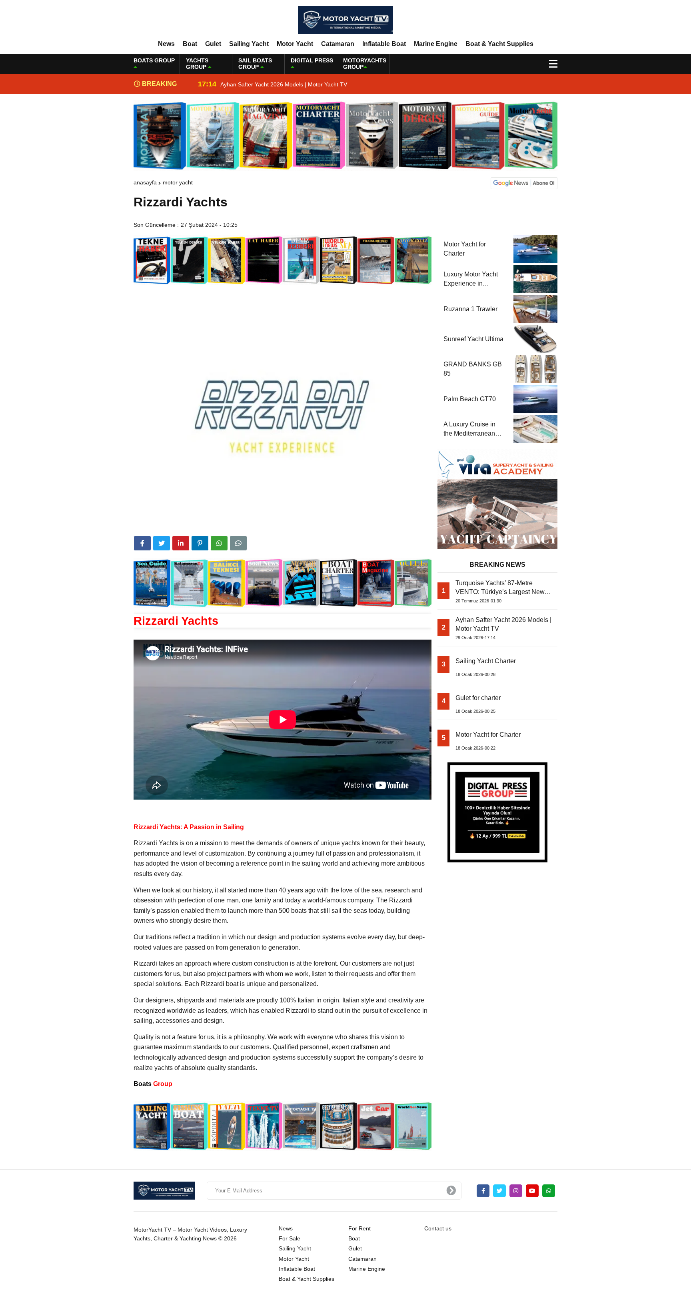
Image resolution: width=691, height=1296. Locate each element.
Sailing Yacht (249, 43)
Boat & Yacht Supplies (499, 43)
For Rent (359, 1228)
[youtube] (532, 1190)
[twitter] (161, 543)
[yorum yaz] (238, 543)
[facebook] (142, 543)
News (166, 43)
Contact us (437, 1228)
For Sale (289, 1238)
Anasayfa (145, 182)
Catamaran (337, 43)
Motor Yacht (295, 43)
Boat (190, 43)
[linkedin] (181, 543)
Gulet (213, 43)
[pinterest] (200, 543)
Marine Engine (435, 43)
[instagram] (515, 1190)
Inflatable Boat (384, 43)
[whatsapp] (548, 1190)
